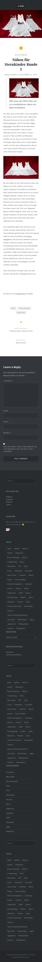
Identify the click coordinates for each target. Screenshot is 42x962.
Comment (8, 381)
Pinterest (9, 502)
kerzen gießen (20, 580)
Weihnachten (23, 624)
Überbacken (20, 628)
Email (6, 422)
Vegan (8, 827)
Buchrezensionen (12, 781)
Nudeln (23, 597)
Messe (28, 593)
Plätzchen (10, 602)
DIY (19, 566)
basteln (10, 553)
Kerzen (9, 580)
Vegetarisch (10, 831)
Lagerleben (9, 813)
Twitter (8, 505)
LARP (21, 593)
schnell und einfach (14, 606)
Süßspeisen (10, 822)
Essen (8, 786)
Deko (22, 562)
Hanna (29, 236)
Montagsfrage (12, 597)
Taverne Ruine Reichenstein (17, 615)
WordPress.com (24, 957)
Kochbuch (28, 584)
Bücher (24, 557)
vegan (31, 620)
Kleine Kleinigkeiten (14, 584)
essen (9, 571)
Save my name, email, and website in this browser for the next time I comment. (20, 449)
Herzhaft (9, 799)
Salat (28, 602)
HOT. (31, 294)
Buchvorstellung (13, 557)
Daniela (14, 75)
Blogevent (19, 553)
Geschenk (28, 571)
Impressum (10, 652)
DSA (25, 566)
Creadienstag (20, 294)
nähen (13, 308)
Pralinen (20, 602)
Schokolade (28, 606)
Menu (22, 6)
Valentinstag (21, 620)
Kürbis (26, 588)
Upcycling (11, 620)
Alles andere (21, 55)
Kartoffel (22, 575)
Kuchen (18, 588)
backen (24, 549)
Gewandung (10, 795)
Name (6, 411)
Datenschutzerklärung (13, 655)
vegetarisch (11, 624)
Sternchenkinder (24, 308)
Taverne (10, 611)
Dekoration (11, 566)
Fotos (8, 790)
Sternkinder (21, 312)
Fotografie (18, 571)
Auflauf (16, 549)
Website (7, 433)
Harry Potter (11, 575)
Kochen (10, 588)
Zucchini (10, 628)
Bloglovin (9, 497)
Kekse (31, 575)
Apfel (9, 549)
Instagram (9, 499)
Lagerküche (11, 593)
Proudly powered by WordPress (18, 955)
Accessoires (10, 772)
